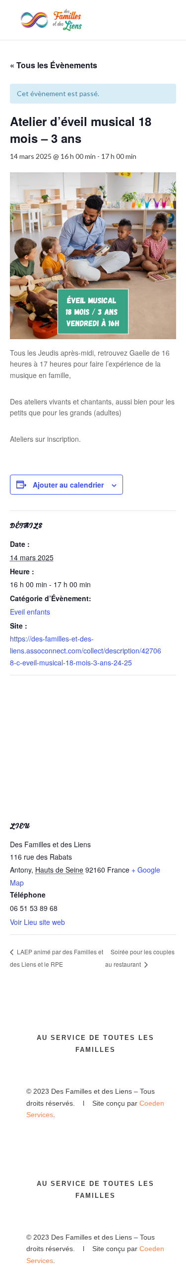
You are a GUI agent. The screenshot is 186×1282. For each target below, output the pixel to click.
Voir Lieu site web (37, 922)
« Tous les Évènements (53, 65)
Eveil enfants (30, 612)
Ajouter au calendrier (68, 485)
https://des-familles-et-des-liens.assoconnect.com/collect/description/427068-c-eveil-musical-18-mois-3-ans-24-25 (85, 650)
